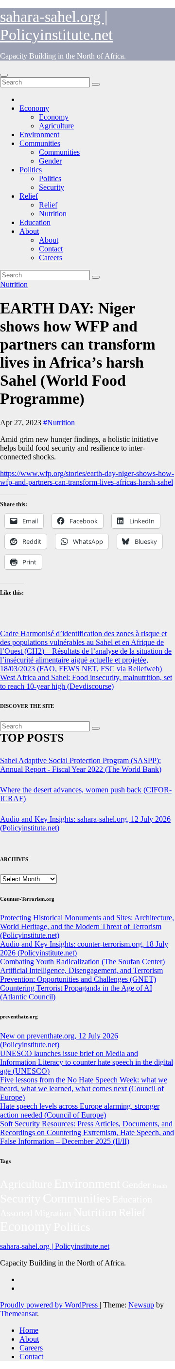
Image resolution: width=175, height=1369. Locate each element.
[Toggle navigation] (4, 75)
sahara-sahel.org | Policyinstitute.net (56, 25)
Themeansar (18, 1313)
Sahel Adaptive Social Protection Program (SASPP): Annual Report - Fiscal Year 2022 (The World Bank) (80, 764)
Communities (39, 143)
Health (160, 1186)
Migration (53, 1213)
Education (35, 222)
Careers (50, 257)
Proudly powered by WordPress (50, 1305)
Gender (50, 161)
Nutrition (53, 213)
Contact (51, 249)
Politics (30, 170)
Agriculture (56, 126)
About (29, 231)
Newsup (141, 1305)
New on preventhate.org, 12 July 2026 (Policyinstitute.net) (59, 1040)
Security (51, 187)
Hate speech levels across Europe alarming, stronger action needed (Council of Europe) (79, 1110)
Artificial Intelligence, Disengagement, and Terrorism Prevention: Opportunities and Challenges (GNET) (81, 974)
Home (28, 1330)
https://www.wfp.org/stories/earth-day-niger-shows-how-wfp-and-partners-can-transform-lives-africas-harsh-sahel (87, 477)
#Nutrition (59, 422)
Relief (28, 196)
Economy (34, 108)
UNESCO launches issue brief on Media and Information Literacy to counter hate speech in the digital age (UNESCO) (86, 1062)
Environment (39, 134)
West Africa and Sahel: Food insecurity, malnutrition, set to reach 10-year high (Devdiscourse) (86, 681)
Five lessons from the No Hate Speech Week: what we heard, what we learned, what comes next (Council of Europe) (83, 1088)
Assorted (16, 1213)
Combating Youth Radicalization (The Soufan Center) (82, 961)
